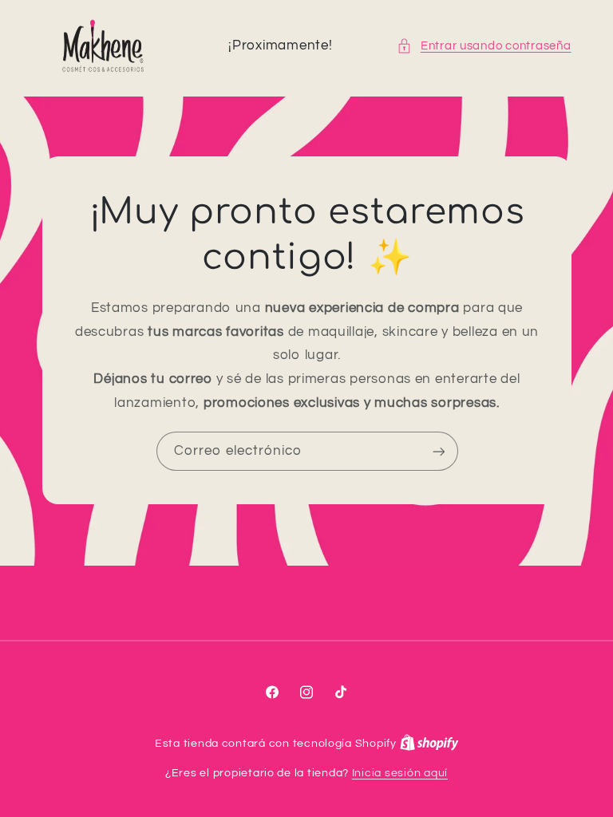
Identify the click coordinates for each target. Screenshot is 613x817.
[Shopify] (429, 743)
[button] (484, 46)
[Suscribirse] (438, 452)
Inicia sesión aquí (400, 773)
